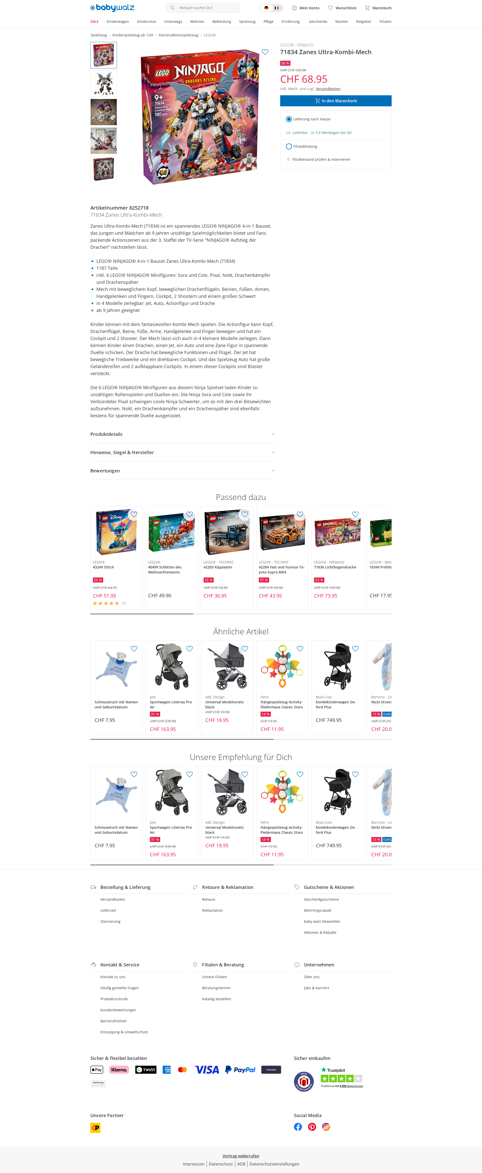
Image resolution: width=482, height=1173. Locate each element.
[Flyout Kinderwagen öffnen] (131, 22)
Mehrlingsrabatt (317, 910)
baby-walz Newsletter (322, 921)
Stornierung (110, 921)
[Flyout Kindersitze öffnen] (158, 22)
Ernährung (291, 21)
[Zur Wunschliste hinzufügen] (265, 52)
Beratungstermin (216, 987)
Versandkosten (112, 899)
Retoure (208, 899)
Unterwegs (173, 21)
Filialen (386, 21)
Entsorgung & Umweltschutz (124, 1032)
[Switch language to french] (271, 8)
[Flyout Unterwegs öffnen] (184, 22)
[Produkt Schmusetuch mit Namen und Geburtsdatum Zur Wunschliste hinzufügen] (134, 649)
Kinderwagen (118, 21)
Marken (341, 21)
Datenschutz (221, 1164)
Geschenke (318, 21)
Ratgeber (364, 21)
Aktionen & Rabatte (320, 932)
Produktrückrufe (114, 998)
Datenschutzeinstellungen (274, 1164)
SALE (94, 21)
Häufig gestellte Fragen (119, 987)
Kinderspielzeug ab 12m (132, 35)
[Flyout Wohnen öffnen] (206, 22)
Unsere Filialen (214, 976)
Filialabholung (305, 146)
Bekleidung (221, 21)
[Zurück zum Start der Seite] (476, 1137)
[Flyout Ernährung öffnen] (302, 22)
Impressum (194, 1164)
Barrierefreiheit (113, 1021)
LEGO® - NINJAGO (297, 45)
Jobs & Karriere (316, 987)
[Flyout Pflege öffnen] (276, 22)
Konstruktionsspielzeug (178, 35)
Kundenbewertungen (118, 1010)
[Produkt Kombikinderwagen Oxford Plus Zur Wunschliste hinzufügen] (355, 649)
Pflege (269, 21)
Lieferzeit (108, 910)
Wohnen (197, 21)
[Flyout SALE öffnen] (101, 22)
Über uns (312, 976)
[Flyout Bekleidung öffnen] (233, 22)
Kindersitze (146, 21)
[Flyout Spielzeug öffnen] (258, 22)
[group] (200, 117)
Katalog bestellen (216, 998)
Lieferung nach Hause (311, 119)
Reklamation (212, 910)
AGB (241, 1164)
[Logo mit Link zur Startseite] (112, 8)
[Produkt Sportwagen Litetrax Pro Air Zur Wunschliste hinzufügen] (189, 649)
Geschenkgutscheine (321, 899)
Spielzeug (247, 21)
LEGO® (210, 35)
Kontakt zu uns (113, 976)
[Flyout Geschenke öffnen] (329, 22)
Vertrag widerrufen (241, 1156)
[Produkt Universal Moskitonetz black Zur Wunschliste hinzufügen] (244, 649)
